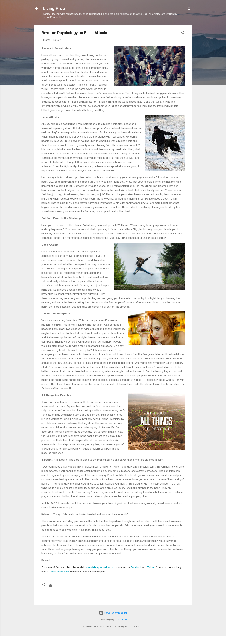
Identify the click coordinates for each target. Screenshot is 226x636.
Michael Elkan (121, 620)
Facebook (136, 567)
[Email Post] (51, 586)
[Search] (189, 9)
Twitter (150, 567)
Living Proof (55, 8)
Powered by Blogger (115, 612)
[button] (182, 33)
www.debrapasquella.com (100, 567)
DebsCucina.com (59, 571)
